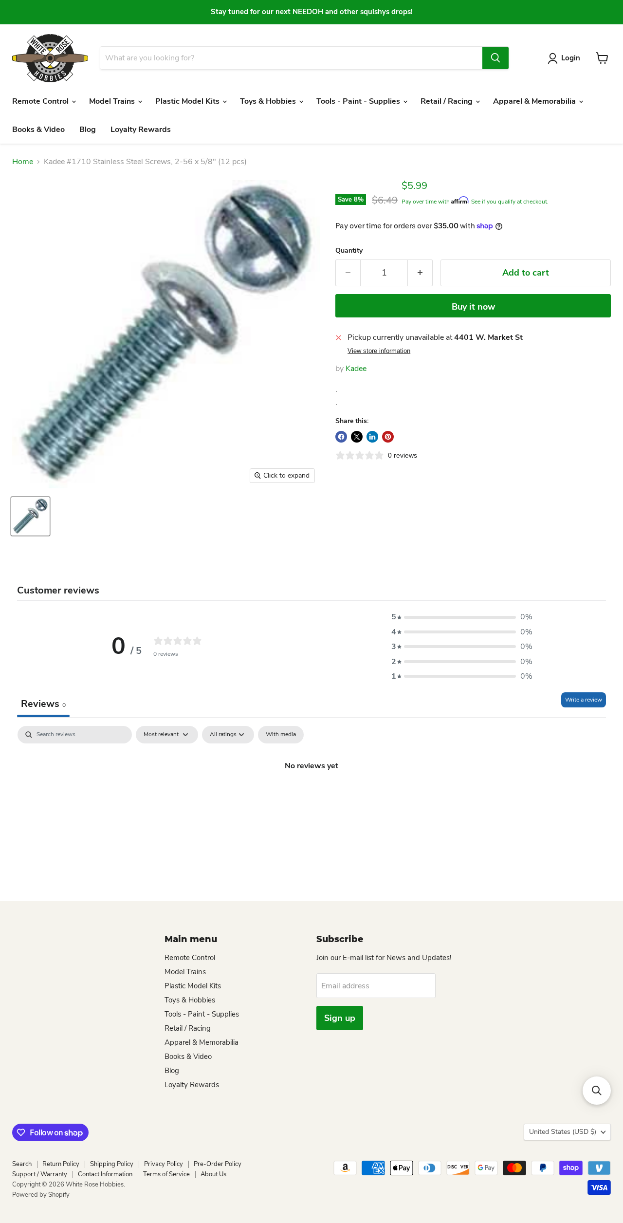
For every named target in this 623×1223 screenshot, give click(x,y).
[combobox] (291, 58)
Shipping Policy (111, 1164)
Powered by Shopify (41, 1194)
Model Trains (113, 101)
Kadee (356, 368)
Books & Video (38, 129)
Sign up (339, 1018)
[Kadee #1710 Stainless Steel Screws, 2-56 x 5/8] (30, 516)
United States (562, 1131)
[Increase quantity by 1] (420, 272)
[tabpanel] (311, 798)
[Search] (495, 58)
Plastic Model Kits (188, 101)
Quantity (349, 251)
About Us (213, 1174)
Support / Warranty (39, 1174)
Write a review (583, 700)
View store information (379, 351)
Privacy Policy (163, 1164)
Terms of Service (166, 1174)
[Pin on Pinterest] (388, 437)
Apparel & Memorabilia (535, 101)
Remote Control (41, 101)
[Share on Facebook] (341, 437)
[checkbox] (281, 734)
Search (22, 1164)
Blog (87, 129)
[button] (461, 616)
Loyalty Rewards (140, 129)
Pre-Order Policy (217, 1164)
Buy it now (473, 307)
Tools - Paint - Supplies (359, 101)
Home (22, 161)
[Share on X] (357, 437)
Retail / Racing (448, 101)
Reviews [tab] (43, 703)
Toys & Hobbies (269, 101)
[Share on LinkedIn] (372, 437)
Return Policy (60, 1164)
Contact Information (105, 1174)
